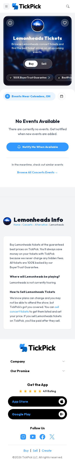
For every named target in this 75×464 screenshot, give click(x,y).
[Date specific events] (61, 96)
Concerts (27, 224)
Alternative (41, 224)
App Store (20, 401)
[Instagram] (23, 437)
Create (47, 450)
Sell (43, 64)
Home (17, 224)
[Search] (67, 6)
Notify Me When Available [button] (40, 147)
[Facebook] (42, 437)
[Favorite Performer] (65, 23)
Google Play (21, 414)
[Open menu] (6, 6)
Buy (31, 64)
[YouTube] (33, 437)
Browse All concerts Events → (37, 172)
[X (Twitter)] (52, 437)
